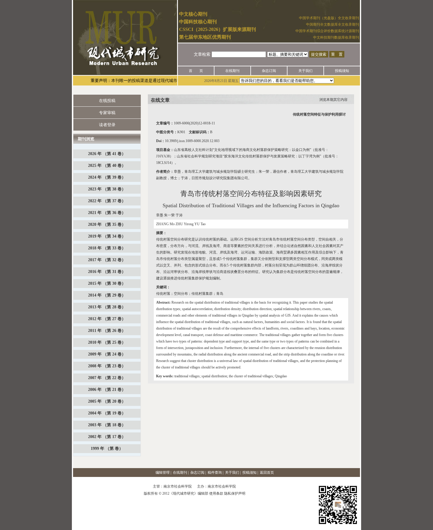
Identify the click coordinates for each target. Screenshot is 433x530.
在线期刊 (232, 71)
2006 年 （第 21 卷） (107, 389)
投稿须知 (342, 71)
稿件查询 (215, 472)
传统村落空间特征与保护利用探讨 (319, 114)
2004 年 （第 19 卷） (107, 413)
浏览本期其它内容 (333, 100)
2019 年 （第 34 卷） (107, 236)
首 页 (196, 71)
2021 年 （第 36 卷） (107, 212)
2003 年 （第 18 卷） (107, 425)
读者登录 (107, 125)
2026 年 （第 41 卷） (107, 154)
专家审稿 (107, 113)
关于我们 (305, 71)
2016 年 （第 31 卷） (107, 271)
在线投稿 (107, 100)
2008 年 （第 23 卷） (107, 366)
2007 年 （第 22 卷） (107, 378)
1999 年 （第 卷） (107, 448)
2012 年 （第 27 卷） (107, 319)
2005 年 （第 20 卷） (107, 401)
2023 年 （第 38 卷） (107, 189)
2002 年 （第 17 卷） (107, 436)
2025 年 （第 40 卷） (107, 165)
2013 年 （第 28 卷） (107, 307)
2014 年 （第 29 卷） (107, 295)
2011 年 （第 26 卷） (107, 330)
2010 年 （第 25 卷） (107, 342)
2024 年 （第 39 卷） (107, 177)
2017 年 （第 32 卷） (107, 260)
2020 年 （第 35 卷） (107, 224)
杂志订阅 (269, 71)
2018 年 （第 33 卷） (107, 248)
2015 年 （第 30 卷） (107, 283)
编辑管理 (163, 472)
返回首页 (267, 472)
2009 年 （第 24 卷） (107, 354)
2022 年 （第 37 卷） (107, 201)
